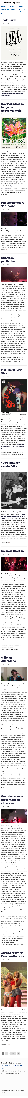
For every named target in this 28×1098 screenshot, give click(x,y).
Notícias (3, 6)
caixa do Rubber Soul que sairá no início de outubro (13, 516)
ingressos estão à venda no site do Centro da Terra (12, 447)
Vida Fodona (5, 9)
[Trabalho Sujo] (9, 3)
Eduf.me (3, 1092)
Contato (3, 14)
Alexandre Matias (7, 1066)
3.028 (13, 1053)
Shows (12, 6)
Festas (21, 6)
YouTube (12, 9)
